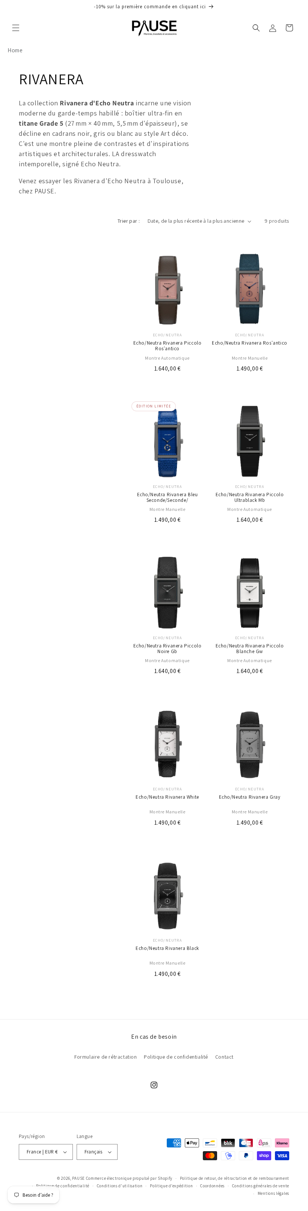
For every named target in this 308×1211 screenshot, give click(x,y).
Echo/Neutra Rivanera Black (167, 948)
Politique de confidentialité (176, 1056)
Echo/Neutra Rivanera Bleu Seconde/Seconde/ (167, 497)
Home (15, 50)
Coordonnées (212, 1185)
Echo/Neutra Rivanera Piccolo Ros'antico (167, 346)
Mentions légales (273, 1193)
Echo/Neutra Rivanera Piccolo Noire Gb (167, 649)
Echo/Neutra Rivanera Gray (250, 797)
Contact (224, 1056)
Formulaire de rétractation (105, 1056)
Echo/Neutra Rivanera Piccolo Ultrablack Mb (250, 497)
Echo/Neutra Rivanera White (167, 797)
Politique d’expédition (171, 1185)
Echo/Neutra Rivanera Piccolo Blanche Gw (250, 649)
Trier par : (129, 220)
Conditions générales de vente (260, 1185)
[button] (16, 28)
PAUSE (78, 1178)
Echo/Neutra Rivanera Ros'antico (249, 343)
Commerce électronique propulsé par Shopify (129, 1178)
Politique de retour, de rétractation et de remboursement (234, 1178)
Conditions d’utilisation (120, 1185)
